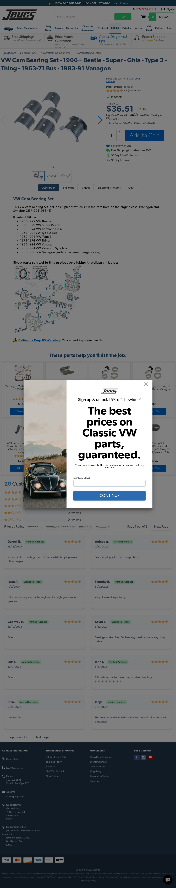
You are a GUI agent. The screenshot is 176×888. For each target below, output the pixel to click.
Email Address (81, 478)
